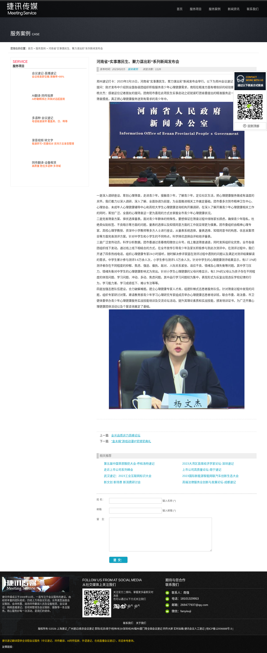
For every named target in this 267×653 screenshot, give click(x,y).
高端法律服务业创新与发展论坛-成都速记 (209, 482)
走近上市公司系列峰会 (118, 469)
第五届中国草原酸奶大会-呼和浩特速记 (129, 463)
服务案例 (41, 48)
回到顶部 (253, 126)
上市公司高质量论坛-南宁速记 (201, 469)
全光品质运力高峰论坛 (125, 435)
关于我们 (141, 623)
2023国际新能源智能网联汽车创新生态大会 (210, 476)
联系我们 (128, 623)
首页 (30, 48)
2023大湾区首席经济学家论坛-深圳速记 (208, 463)
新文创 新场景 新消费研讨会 (122, 482)
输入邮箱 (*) (169, 510)
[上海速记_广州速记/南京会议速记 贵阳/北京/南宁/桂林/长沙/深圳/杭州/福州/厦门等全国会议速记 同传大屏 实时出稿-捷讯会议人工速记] (22, 16)
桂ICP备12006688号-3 (219, 628)
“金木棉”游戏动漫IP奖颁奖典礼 (131, 441)
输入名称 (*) (169, 500)
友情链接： (8, 646)
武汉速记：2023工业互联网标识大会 (127, 476)
